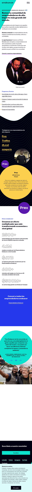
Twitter (11, 460)
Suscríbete (16, 453)
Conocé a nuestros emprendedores (12, 53)
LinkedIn (4, 460)
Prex (4, 136)
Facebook (4, 463)
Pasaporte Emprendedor (8, 109)
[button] (28, 2)
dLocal (5, 145)
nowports (7, 149)
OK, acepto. (16, 488)
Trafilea (6, 140)
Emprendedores (16, 303)
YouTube (24, 460)
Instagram (17, 460)
